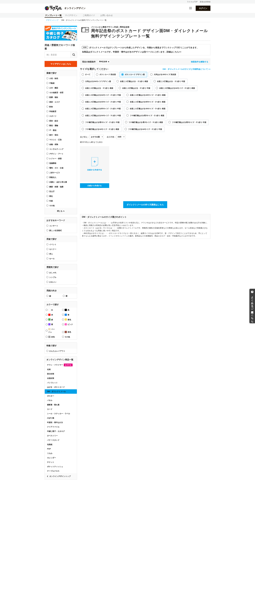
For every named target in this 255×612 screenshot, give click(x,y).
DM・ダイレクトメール (56, 391)
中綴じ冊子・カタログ (56, 431)
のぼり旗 (50, 418)
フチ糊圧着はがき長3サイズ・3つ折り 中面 (189, 122)
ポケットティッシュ (55, 467)
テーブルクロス (53, 471)
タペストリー (52, 436)
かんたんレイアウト (57, 351)
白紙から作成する (95, 186)
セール (52, 259)
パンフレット (52, 383)
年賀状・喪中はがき (55, 422)
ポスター (50, 396)
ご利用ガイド (89, 15)
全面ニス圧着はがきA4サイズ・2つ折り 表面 (177, 88)
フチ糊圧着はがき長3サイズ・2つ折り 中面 (102, 122)
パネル (49, 400)
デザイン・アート (56, 154)
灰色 (53, 337)
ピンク (70, 324)
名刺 (49, 369)
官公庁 (52, 191)
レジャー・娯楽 (55, 158)
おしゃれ (52, 273)
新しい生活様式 (55, 230)
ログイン (203, 8)
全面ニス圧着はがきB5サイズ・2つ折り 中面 (103, 109)
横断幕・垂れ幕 (53, 405)
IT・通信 (52, 130)
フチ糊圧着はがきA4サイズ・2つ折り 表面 (102, 129)
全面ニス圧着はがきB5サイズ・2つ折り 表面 (147, 102)
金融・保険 (53, 144)
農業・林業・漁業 (56, 187)
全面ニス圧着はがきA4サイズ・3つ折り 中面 (103, 116)
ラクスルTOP (192, 2)
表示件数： (111, 137)
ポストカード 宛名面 (107, 74)
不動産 (52, 83)
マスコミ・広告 (55, 140)
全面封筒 (50, 378)
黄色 (69, 320)
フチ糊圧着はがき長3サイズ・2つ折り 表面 (147, 116)
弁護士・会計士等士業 (58, 182)
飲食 (51, 107)
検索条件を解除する (199, 62)
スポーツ (52, 116)
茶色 (69, 332)
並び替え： (85, 137)
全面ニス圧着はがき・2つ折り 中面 (171, 81)
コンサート (53, 226)
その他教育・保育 (56, 93)
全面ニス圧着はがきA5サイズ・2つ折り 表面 (148, 95)
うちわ (49, 453)
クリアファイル (53, 427)
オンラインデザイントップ (60, 476)
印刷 (51, 201)
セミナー (52, 249)
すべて (87, 74)
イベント (52, 244)
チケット (50, 462)
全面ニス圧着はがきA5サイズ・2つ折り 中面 (103, 102)
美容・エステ (54, 102)
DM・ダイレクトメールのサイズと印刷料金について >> (186, 69)
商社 (51, 196)
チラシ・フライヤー (59, 365)
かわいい (52, 282)
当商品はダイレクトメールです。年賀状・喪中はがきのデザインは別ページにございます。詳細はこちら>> (131, 52)
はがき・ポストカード (56, 387)
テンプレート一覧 (53, 15)
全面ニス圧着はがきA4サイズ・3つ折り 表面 (147, 109)
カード (49, 409)
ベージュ (51, 330)
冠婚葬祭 (52, 163)
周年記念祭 (103, 62)
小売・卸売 (53, 78)
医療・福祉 (53, 97)
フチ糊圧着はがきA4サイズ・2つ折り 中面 (145, 129)
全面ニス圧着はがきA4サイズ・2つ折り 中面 (103, 95)
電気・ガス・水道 (56, 168)
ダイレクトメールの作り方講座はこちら (145, 204)
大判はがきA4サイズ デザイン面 (98, 81)
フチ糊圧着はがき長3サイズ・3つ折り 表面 (146, 122)
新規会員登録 (205, 2)
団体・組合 (53, 121)
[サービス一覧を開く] (190, 8)
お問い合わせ (106, 15)
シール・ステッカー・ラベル (58, 414)
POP (49, 449)
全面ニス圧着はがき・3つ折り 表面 (99, 88)
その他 (52, 206)
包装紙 (49, 444)
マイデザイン (71, 15)
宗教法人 (52, 177)
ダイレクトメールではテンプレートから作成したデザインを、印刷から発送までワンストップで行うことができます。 (141, 47)
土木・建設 (53, 88)
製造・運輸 (53, 126)
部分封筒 (50, 374)
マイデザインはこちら (60, 64)
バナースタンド (53, 440)
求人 (51, 254)
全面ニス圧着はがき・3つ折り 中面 (136, 88)
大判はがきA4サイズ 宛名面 (165, 74)
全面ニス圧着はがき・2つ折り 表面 (134, 81)
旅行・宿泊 (53, 135)
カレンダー (51, 458)
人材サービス (54, 173)
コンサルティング (56, 149)
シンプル (52, 277)
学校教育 (52, 111)
